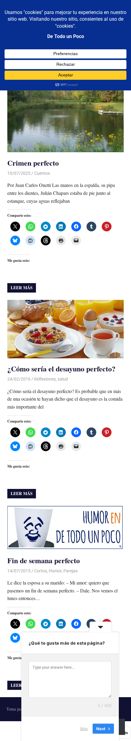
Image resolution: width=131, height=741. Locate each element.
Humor (55, 570)
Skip (84, 728)
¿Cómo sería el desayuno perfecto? (61, 368)
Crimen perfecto (33, 162)
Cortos (40, 570)
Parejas (70, 570)
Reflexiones (45, 379)
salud (63, 379)
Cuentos (42, 173)
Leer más (22, 287)
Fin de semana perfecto (43, 560)
